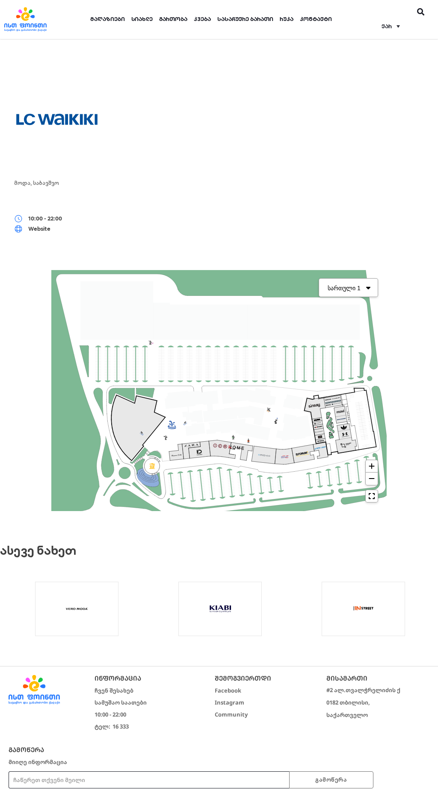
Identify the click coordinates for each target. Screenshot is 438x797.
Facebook (228, 690)
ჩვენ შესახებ (114, 690)
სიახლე (142, 19)
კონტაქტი (316, 19)
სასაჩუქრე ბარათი (245, 19)
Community (231, 714)
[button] (390, 26)
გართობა (173, 19)
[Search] (421, 11)
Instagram (229, 702)
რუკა (286, 19)
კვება (202, 19)
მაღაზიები (107, 19)
